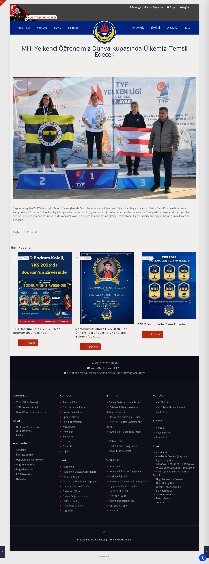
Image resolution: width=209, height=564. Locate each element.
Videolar (161, 427)
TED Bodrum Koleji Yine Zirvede (161, 324)
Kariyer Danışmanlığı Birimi (124, 417)
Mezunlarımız (164, 498)
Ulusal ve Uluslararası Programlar (175, 467)
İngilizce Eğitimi (25, 454)
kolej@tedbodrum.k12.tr (106, 368)
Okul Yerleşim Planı (74, 407)
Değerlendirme (24, 469)
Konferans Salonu (73, 412)
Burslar (20, 434)
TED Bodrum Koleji (27, 407)
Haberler (21, 479)
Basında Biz (162, 437)
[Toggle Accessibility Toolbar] (203, 558)
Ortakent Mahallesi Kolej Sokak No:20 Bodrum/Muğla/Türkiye (106, 373)
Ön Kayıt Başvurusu (27, 427)
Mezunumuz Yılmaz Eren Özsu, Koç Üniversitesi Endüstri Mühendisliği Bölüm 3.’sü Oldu (101, 332)
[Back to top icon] (104, 532)
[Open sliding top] (3, 3)
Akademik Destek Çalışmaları (79, 471)
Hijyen (66, 451)
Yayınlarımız (163, 432)
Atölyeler (68, 431)
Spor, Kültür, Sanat (120, 451)
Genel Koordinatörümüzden (32, 412)
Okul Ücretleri (24, 431)
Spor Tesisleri (71, 417)
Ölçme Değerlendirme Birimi (125, 402)
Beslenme (68, 436)
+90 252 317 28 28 (106, 363)
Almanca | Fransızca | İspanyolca (81, 481)
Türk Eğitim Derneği (27, 402)
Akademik (21, 450)
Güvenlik (68, 446)
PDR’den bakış (24, 474)
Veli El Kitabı (163, 402)
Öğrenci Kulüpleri (73, 506)
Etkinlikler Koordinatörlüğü (125, 431)
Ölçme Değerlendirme (75, 496)
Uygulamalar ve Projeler (30, 459)
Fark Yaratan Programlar (123, 446)
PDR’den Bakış (71, 501)
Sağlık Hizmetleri (72, 422)
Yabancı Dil (115, 441)
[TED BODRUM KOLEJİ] (104, 32)
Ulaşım (67, 441)
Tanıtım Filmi (70, 402)
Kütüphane (69, 426)
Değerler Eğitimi (25, 464)
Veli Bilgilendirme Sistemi (170, 407)
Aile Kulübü (161, 412)
